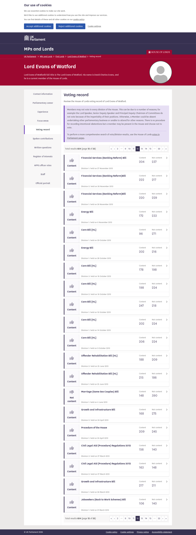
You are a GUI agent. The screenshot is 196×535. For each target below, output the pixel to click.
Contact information (43, 94)
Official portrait (43, 183)
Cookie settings (94, 26)
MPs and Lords (39, 49)
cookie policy (78, 19)
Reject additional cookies (71, 26)
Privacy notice (143, 532)
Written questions (42, 147)
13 (142, 148)
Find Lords (59, 56)
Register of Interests (42, 156)
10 (129, 148)
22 (159, 148)
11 (133, 148)
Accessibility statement (162, 532)
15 (150, 148)
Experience (43, 112)
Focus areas (42, 120)
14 (146, 148)
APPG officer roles (42, 165)
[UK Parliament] (35, 38)
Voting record (43, 129)
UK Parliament (30, 56)
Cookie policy (111, 532)
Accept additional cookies (38, 26)
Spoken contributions (43, 138)
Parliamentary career (43, 103)
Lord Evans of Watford (76, 56)
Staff (43, 174)
